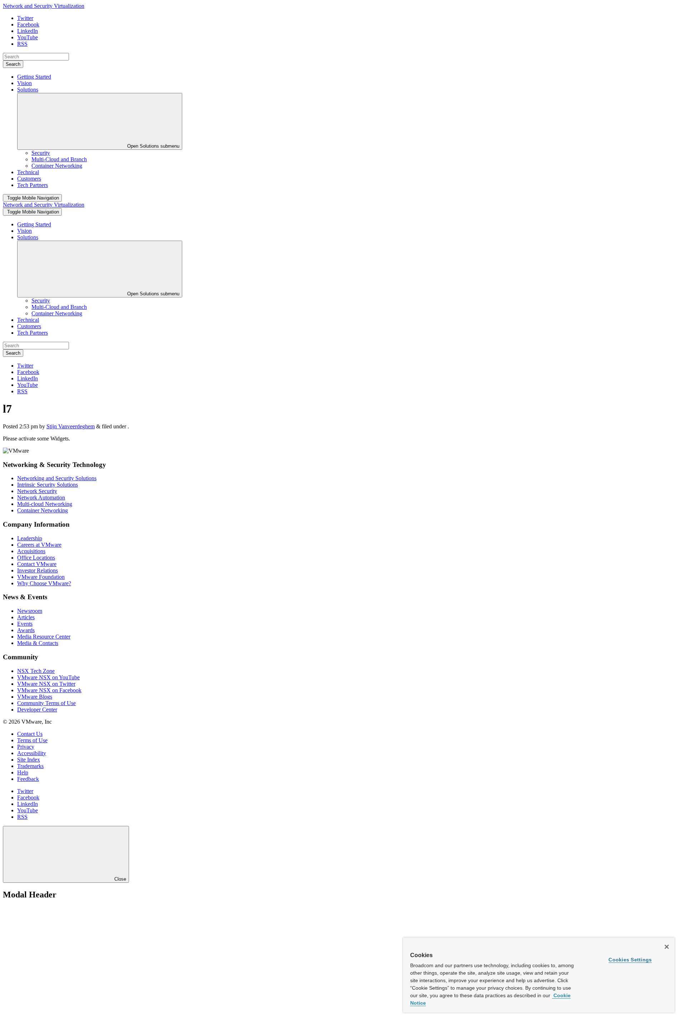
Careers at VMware (39, 545)
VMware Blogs (34, 697)
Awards (26, 630)
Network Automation (41, 497)
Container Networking (42, 510)
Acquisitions (31, 551)
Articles (26, 617)
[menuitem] (40, 153)
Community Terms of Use (46, 703)
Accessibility (31, 753)
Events (25, 624)
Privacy (25, 747)
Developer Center (37, 710)
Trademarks (30, 766)
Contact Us (30, 734)
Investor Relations (37, 570)
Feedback (28, 779)
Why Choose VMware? (44, 583)
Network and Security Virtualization (43, 6)
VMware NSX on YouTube (48, 677)
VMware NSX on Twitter (46, 684)
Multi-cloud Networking (44, 504)
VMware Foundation (41, 577)
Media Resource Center (43, 637)
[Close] (667, 947)
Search (13, 64)
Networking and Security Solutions (56, 478)
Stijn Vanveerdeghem (70, 426)
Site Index (28, 760)
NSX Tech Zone (36, 671)
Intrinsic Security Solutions (47, 485)
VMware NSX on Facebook (49, 690)
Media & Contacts (37, 643)
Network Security (37, 491)
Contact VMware (36, 564)
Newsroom (29, 611)
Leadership (29, 538)
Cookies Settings (630, 960)
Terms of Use (32, 740)
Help (22, 772)
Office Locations (36, 558)
